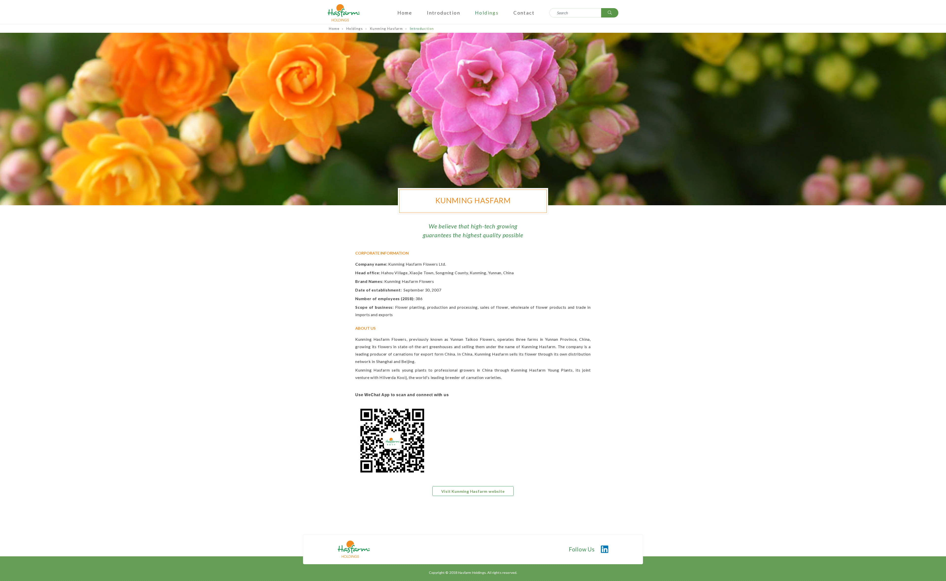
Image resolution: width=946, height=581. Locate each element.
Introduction (443, 13)
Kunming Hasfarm (387, 28)
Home (404, 13)
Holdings (487, 13)
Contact (524, 13)
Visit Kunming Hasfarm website (473, 491)
